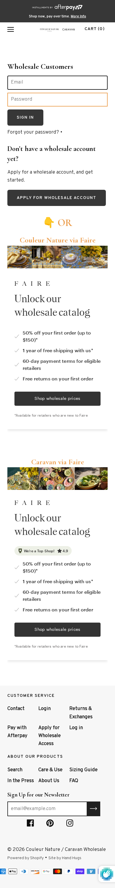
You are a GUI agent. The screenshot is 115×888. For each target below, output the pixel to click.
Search (14, 770)
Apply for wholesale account (56, 197)
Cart (95, 28)
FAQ (73, 781)
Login (44, 709)
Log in (76, 728)
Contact (15, 709)
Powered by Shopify (25, 858)
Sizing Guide (83, 770)
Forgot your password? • (35, 132)
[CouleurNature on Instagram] (70, 824)
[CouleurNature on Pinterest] (50, 824)
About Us (48, 781)
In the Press (20, 781)
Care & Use (50, 770)
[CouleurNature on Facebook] (30, 824)
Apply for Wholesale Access (49, 736)
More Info (78, 16)
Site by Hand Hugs (64, 858)
